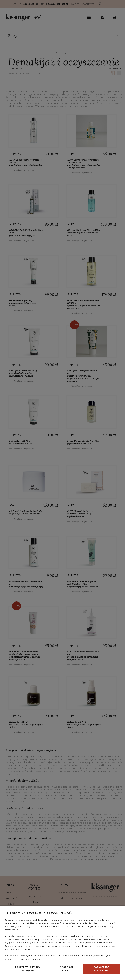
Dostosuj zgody (66, 969)
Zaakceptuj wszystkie (101, 969)
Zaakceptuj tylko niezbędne (27, 969)
